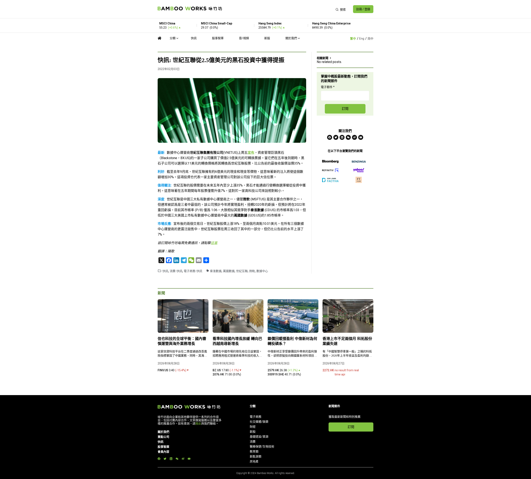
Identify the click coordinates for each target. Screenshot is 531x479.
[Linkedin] (342, 137)
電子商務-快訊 (193, 271)
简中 (370, 38)
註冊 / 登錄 (363, 9)
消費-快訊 (176, 271)
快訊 (194, 38)
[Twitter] (335, 137)
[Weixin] (348, 137)
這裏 (214, 243)
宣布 (251, 153)
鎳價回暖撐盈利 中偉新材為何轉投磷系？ (292, 341)
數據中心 (262, 271)
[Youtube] (360, 137)
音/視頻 (244, 38)
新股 (267, 38)
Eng (361, 38)
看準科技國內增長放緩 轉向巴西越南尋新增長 (237, 341)
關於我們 (291, 38)
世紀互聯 (242, 271)
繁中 (353, 38)
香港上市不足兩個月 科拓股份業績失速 (347, 341)
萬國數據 (229, 271)
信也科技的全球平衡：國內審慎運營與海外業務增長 (182, 341)
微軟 (252, 271)
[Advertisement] (278, 9)
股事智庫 (218, 38)
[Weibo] (354, 137)
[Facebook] (329, 137)
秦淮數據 (216, 271)
